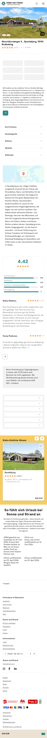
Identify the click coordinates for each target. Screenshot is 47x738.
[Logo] (11, 3)
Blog (4, 614)
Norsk (5, 684)
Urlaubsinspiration (9, 611)
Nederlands (7, 681)
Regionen (6, 608)
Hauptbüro (6, 627)
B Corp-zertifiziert (9, 623)
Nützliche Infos (8, 645)
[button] (13, 545)
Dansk (5, 691)
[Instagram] (5, 668)
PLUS (5, 630)
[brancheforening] (10, 703)
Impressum (7, 713)
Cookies (6, 719)
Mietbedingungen (9, 722)
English (5, 678)
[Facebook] (11, 668)
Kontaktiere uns (8, 664)
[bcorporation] (41, 703)
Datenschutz (7, 716)
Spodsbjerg (10, 472)
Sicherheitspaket (9, 649)
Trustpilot (6, 584)
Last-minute (7, 604)
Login (5, 642)
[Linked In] (16, 668)
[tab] (15, 469)
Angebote (6, 601)
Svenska (6, 688)
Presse (5, 633)
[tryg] (33, 703)
